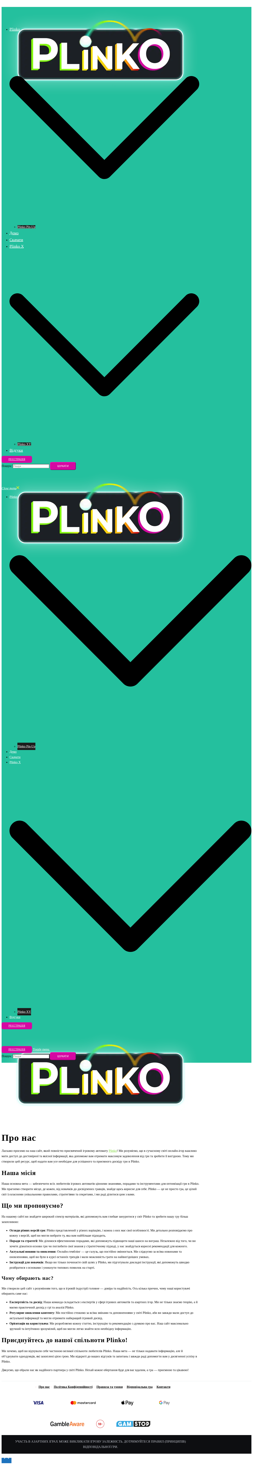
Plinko (14, 29)
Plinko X (16, 246)
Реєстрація (16, 459)
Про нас (44, 1387)
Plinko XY (24, 444)
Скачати (16, 239)
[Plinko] (100, 15)
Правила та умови (109, 1387)
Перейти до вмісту (14, 4)
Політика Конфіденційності (73, 1387)
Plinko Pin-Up (26, 227)
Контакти (163, 1387)
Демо (14, 233)
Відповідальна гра (140, 1387)
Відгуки (16, 450)
